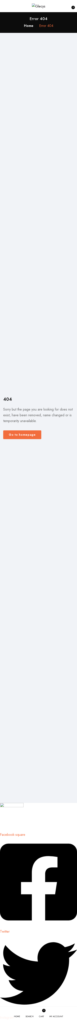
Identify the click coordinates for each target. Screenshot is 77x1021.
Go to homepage (22, 435)
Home (28, 25)
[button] (71, 6)
